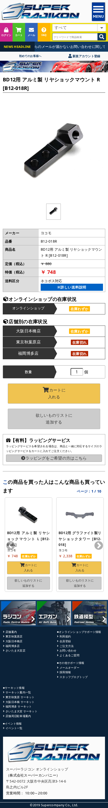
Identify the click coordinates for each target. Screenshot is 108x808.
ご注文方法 (67, 646)
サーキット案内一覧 (18, 692)
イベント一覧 (14, 728)
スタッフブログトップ (74, 677)
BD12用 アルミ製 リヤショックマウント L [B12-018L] (28, 538)
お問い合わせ (68, 650)
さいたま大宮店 (15, 650)
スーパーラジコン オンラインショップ (37, 769)
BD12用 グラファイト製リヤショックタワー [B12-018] (80, 538)
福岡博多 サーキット (19, 706)
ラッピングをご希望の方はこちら (56, 458)
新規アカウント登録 (86, 56)
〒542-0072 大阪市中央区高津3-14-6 (36, 781)
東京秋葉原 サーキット (20, 697)
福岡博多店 (13, 646)
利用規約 (65, 636)
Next (99, 546)
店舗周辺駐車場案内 (18, 716)
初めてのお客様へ (30, 56)
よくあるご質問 (69, 655)
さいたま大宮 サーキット (21, 711)
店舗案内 (11, 632)
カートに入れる (57, 393)
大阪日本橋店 (14, 641)
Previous (11, 546)
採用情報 (65, 672)
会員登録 (65, 641)
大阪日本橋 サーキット (20, 702)
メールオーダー (69, 667)
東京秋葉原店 (14, 636)
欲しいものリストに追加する (54, 418)
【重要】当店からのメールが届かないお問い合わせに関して (54, 46)
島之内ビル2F (17, 787)
